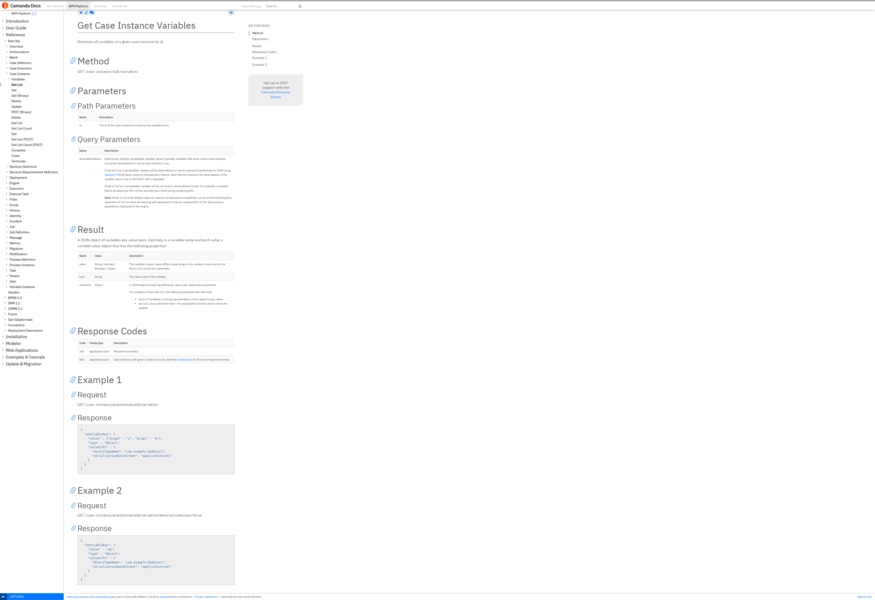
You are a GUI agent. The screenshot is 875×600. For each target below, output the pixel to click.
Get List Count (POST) (27, 145)
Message (16, 238)
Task (13, 270)
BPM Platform (78, 6)
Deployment (18, 177)
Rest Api (14, 41)
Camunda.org (251, 6)
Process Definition (23, 259)
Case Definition (20, 63)
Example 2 (259, 65)
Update (16, 106)
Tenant (14, 276)
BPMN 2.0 (15, 298)
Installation (16, 336)
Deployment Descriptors (25, 330)
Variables (18, 79)
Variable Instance (22, 287)
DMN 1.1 (14, 303)
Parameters (260, 39)
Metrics (15, 243)
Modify (16, 101)
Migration (16, 249)
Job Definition (20, 232)
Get (14, 90)
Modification (18, 254)
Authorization (19, 52)
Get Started (55, 6)
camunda (165, 596)
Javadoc (14, 292)
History (15, 210)
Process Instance (22, 265)
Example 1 (259, 58)
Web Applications (22, 350)
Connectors (16, 325)
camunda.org (75, 596)
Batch (14, 57)
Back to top (865, 596)
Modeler (13, 343)
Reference (15, 34)
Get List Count (21, 128)
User (13, 281)
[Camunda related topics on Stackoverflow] (86, 12)
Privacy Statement (206, 596)
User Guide (16, 28)
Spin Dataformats (20, 320)
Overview (16, 46)
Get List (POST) (22, 139)
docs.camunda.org (100, 596)
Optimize (100, 6)
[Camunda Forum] (91, 12)
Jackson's (111, 174)
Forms (12, 314)
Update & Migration (23, 363)
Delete (16, 117)
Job (12, 227)
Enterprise (119, 6)
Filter (13, 199)
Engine (14, 183)
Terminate (18, 161)
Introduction (17, 21)
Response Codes (264, 52)
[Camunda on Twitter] (81, 12)
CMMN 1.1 (15, 309)
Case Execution (21, 68)
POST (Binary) (21, 112)
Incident (16, 221)
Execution (17, 188)
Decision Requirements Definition (34, 172)
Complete (18, 150)
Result (257, 46)
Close (15, 156)
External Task (19, 194)
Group (14, 205)
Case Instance (20, 74)
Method (257, 33)
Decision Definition (23, 167)
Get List (17, 85)
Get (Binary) (20, 96)
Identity (15, 216)
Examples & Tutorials (25, 357)
